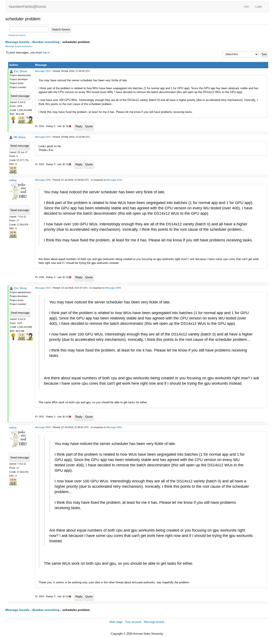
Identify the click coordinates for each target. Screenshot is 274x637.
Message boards (17, 42)
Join (246, 6)
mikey (13, 180)
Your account (133, 622)
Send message (20, 96)
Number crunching (46, 42)
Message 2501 (43, 288)
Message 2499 (43, 180)
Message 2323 (43, 137)
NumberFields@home (27, 6)
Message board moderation (19, 46)
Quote (89, 126)
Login (258, 6)
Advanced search (17, 35)
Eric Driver (20, 71)
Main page (116, 622)
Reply (78, 126)
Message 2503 (43, 427)
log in (46, 52)
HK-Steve (19, 137)
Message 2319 (43, 71)
